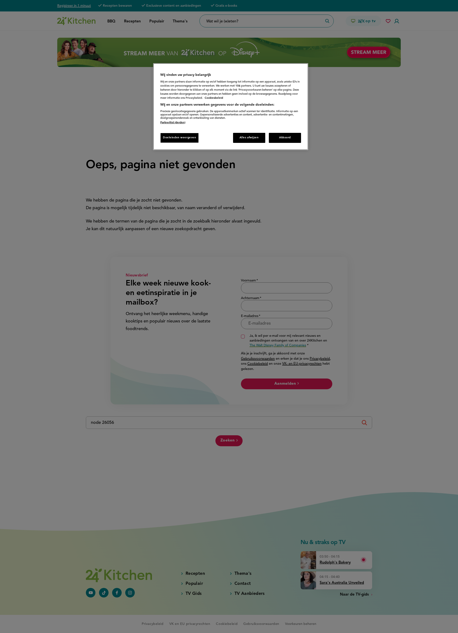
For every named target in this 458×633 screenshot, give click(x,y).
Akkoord (285, 137)
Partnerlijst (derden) (172, 122)
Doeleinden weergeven (179, 137)
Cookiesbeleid (214, 98)
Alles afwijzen (249, 137)
